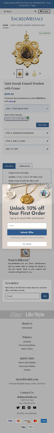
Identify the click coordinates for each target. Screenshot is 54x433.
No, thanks (27, 244)
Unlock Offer (27, 232)
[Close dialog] (49, 187)
